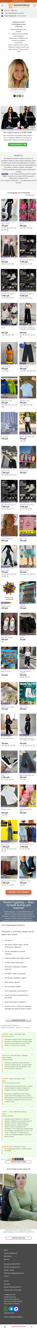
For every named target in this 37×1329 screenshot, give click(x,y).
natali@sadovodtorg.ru (8, 1231)
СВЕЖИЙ (22, 606)
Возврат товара (9, 1270)
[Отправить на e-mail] (14, 96)
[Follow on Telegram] (22, 96)
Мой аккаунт (8, 1256)
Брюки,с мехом (5, 223)
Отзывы (6, 1276)
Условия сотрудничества (12, 1267)
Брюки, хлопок (5, 570)
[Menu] (2, 5)
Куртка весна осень (6, 400)
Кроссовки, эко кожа (6, 637)
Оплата (6, 1281)
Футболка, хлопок (25, 400)
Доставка (7, 1284)
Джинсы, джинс (5, 844)
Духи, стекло (23, 538)
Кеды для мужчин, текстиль (9, 880)
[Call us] (17, 96)
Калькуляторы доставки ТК (12, 1287)
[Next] (35, 1201)
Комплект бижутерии (7, 538)
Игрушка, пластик (6, 606)
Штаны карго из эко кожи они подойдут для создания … (27, 740)
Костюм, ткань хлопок (7, 738)
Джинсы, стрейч (5, 470)
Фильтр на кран (24, 707)
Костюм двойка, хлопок (26, 844)
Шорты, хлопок (24, 570)
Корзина (6, 1259)
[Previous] (1, 1201)
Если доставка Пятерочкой (12, 1290)
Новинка (22, 637)
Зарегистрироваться (10, 1253)
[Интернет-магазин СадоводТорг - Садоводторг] (18, 6)
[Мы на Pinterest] (20, 96)
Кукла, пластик (24, 470)
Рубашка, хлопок (6, 809)
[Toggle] (3, 940)
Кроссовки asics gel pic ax (27, 259)
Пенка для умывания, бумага (26, 810)
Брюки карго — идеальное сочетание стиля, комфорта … (27, 329)
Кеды (2, 775)
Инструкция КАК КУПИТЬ (12, 1264)
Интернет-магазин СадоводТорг (10, 1025)
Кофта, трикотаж (6, 366)
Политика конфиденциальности (14, 1273)
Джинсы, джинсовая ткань (27, 436)
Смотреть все (30, 195)
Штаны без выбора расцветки (25, 672)
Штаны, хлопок (24, 366)
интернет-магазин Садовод (13, 918)
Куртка (21, 223)
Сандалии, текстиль (25, 880)
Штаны (3, 259)
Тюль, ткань (4, 436)
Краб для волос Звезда (7, 707)
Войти (6, 1250)
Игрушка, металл (6, 671)
